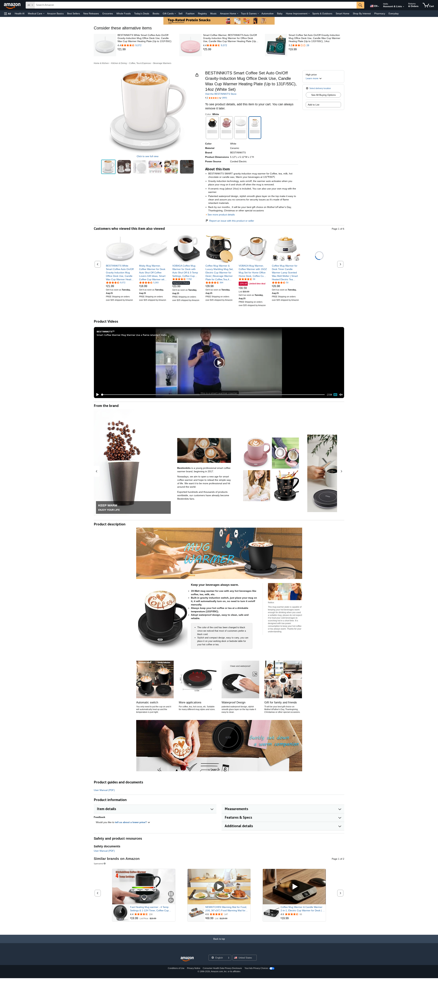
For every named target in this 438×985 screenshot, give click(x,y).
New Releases (91, 13)
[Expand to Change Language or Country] (378, 6)
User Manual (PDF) (104, 790)
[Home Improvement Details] (309, 13)
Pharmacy (379, 13)
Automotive (267, 13)
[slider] (213, 394)
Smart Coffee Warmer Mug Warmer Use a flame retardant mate (132, 334)
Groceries (107, 13)
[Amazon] (12, 5)
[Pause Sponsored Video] (171, 894)
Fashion (190, 13)
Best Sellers (73, 13)
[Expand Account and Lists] (403, 6)
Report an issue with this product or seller (231, 220)
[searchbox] (196, 5)
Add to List (313, 104)
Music (213, 13)
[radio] (108, 167)
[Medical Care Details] (43, 13)
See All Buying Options (323, 95)
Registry (202, 13)
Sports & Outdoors (322, 13)
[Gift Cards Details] (175, 13)
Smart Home (342, 13)
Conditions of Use (176, 968)
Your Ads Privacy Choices (256, 968)
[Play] (96, 394)
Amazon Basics (55, 13)
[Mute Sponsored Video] (171, 900)
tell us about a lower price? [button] (131, 822)
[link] (145, 49)
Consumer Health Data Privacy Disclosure (222, 968)
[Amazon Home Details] (237, 13)
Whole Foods (123, 13)
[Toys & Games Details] (258, 13)
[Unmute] (341, 395)
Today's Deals (141, 13)
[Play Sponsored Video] (219, 887)
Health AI (19, 13)
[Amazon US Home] (187, 959)
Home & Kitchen (101, 63)
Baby (279, 13)
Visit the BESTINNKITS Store (220, 93)
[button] (7, 13)
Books (156, 13)
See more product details (221, 214)
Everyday (394, 13)
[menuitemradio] (335, 394)
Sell (180, 13)
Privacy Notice (193, 968)
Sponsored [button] (98, 863)
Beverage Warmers (162, 63)
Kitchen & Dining (119, 63)
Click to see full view (147, 156)
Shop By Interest (362, 13)
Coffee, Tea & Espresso (140, 63)
